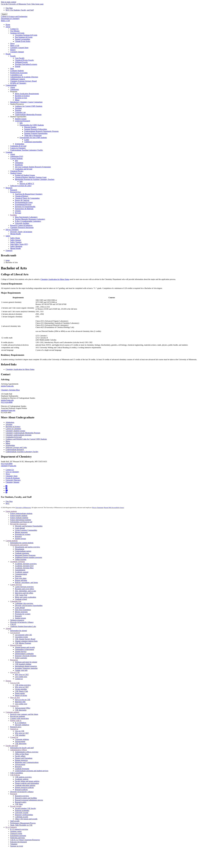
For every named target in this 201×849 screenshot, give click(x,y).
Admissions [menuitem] (14, 89)
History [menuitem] (13, 50)
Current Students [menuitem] (16, 158)
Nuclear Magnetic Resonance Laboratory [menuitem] (30, 219)
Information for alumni (18, 631)
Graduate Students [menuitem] (17, 71)
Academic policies (21, 779)
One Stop (9, 8)
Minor (8, 443)
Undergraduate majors (23, 551)
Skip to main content (8, 2)
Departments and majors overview (27, 547)
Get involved (15, 633)
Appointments (20, 570)
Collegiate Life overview (24, 603)
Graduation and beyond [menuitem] (23, 169)
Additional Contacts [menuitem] (17, 79)
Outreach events (16, 833)
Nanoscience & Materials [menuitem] (24, 209)
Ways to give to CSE (22, 700)
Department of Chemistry (10, 19)
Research (18, 536)
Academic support (21, 572)
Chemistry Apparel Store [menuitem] (19, 48)
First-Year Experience (23, 610)
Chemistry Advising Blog (10, 390)
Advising (9, 424)
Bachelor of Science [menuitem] (22, 96)
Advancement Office (22, 708)
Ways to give (15, 698)
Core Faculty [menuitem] (19, 58)
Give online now (21, 677)
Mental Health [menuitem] (15, 234)
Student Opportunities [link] (18, 117)
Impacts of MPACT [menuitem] (27, 184)
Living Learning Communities (26, 530)
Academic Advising (17, 562)
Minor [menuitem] (17, 100)
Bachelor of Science (13, 427)
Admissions (10, 422)
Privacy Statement (98, 507)
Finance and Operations (23, 758)
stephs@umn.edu (7, 386)
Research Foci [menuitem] (15, 192)
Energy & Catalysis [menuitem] (22, 200)
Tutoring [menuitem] (18, 110)
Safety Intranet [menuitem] (15, 240)
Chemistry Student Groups (15, 431)
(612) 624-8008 (6, 402)
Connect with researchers (19, 718)
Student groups (20, 539)
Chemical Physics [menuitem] (16, 171)
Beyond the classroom (18, 524)
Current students (12, 541)
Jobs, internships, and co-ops (25, 591)
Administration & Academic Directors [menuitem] (24, 77)
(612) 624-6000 (6, 464)
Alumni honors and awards (25, 647)
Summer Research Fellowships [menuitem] (35, 129)
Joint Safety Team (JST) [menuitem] (19, 244)
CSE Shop (19, 804)
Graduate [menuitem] (9, 152)
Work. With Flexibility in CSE (21, 825)
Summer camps (16, 831)
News (8, 474)
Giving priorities (21, 689)
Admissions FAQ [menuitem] (16, 156)
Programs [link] (13, 91)
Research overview (22, 796)
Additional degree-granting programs (28, 557)
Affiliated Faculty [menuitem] (21, 62)
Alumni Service (20, 651)
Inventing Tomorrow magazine (26, 668)
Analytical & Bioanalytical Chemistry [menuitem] (28, 194)
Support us (14, 729)
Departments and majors (19, 545)
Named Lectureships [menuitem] (22, 39)
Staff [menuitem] (12, 68)
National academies (22, 810)
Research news (15, 727)
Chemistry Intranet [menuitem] (17, 52)
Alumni (8, 628)
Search (4, 14)
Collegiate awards (21, 817)
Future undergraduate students (21, 513)
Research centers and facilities (26, 798)
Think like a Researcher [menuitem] (33, 135)
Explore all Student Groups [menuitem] (25, 175)
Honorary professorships (24, 815)
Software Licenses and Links (16, 447)
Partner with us (15, 721)
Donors (8, 681)
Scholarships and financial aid (21, 522)
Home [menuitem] (8, 25)
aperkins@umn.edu (8, 410)
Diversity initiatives (22, 725)
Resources (14, 660)
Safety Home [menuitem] (15, 238)
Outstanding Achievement (24, 649)
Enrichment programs (18, 836)
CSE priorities (20, 735)
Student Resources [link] (17, 104)
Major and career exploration (25, 597)
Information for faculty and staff (22, 748)
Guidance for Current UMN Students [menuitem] (28, 106)
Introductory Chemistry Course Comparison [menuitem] (26, 102)
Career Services (16, 585)
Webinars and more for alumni (26, 662)
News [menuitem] (12, 43)
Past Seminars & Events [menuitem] (23, 37)
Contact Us (10, 470)
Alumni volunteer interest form (26, 641)
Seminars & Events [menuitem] (17, 33)
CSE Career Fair (21, 595)
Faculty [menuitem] (13, 56)
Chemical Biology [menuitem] (21, 196)
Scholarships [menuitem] (19, 144)
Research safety (20, 802)
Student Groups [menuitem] (20, 119)
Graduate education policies (25, 785)
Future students (11, 511)
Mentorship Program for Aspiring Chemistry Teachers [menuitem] (34, 179)
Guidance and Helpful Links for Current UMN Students (26, 439)
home (8, 260)
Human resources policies (24, 787)
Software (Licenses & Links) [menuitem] (20, 186)
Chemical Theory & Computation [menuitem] (27, 198)
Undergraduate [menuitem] (11, 85)
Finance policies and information (27, 783)
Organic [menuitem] (18, 211)
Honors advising (21, 580)
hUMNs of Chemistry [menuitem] (18, 83)
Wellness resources (17, 620)
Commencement (21, 574)
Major (8, 441)
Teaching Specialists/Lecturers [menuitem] (26, 64)
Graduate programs (22, 553)
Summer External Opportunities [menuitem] (35, 133)
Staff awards (14, 821)
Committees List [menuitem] (16, 75)
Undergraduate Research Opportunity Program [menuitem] (41, 131)
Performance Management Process (23, 823)
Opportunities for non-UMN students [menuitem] (33, 138)
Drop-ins (18, 576)
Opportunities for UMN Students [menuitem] (32, 125)
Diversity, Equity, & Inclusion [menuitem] (21, 232)
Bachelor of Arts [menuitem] (21, 98)
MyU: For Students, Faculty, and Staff (20, 10)
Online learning (20, 559)
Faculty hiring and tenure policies (27, 781)
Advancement (20, 741)
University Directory (13, 480)
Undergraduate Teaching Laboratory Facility (22, 452)
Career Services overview (24, 587)
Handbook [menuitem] (19, 165)
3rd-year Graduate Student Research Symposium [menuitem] (33, 167)
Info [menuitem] (21, 123)
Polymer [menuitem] (18, 213)
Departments (19, 549)
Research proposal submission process (29, 800)
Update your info (21, 670)
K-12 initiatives (20, 723)
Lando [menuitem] (26, 140)
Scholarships (10, 445)
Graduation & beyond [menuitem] (18, 146)
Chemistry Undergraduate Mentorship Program (23, 433)
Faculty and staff (12, 746)
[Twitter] (6, 488)
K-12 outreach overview (19, 829)
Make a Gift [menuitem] (14, 45)
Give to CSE (15, 672)
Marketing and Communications (27, 762)
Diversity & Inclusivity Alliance (22, 622)
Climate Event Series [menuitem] (22, 41)
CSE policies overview (23, 777)
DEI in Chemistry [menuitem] (12, 230)
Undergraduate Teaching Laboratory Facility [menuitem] (26, 150)
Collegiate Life (15, 601)
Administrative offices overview (26, 752)
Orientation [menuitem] (19, 163)
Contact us (19, 679)
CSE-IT (13, 624)
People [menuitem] (8, 54)
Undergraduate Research (15, 450)
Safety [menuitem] (8, 236)
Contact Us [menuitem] (14, 29)
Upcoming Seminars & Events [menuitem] (26, 35)
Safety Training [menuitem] (16, 242)
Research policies (21, 790)
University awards (21, 813)
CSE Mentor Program (23, 643)
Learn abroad (20, 528)
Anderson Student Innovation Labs (23, 626)
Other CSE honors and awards (26, 819)
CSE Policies (15, 775)
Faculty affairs (20, 756)
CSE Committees (16, 773)
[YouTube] (7, 490)
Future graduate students (19, 518)
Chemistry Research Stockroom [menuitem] (22, 227)
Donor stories (20, 693)
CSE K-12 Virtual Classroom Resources (25, 840)
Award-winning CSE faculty (25, 808)
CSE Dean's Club (21, 691)
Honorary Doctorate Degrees (25, 656)
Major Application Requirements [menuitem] (27, 94)
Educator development (18, 842)
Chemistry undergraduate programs (18, 435)
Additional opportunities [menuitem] (33, 142)
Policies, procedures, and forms (26, 582)
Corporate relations (22, 739)
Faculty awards (15, 806)
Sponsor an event (16, 846)
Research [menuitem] (9, 188)
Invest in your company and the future (24, 714)
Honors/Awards (16, 645)
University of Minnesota (23, 507)
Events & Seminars (13, 478)
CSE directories (20, 710)
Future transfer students (18, 516)
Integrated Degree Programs (25, 555)
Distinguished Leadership (24, 654)
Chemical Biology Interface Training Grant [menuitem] (30, 177)
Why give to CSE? (22, 675)
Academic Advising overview (26, 564)
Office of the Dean (22, 754)
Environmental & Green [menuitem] (24, 202)
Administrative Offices (18, 750)
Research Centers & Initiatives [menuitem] (21, 225)
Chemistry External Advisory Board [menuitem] (23, 81)
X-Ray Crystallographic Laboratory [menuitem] (28, 221)
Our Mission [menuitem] (14, 31)
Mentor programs (21, 532)
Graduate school (21, 599)
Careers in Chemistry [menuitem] (18, 148)
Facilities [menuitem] (13, 215)
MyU (8, 503)
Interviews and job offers (24, 593)
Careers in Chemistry (13, 429)
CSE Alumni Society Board (25, 639)
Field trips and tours (17, 838)
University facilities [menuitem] (22, 223)
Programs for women (22, 534)
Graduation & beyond (14, 437)
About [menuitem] (8, 27)
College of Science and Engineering (14, 16)
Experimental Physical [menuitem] (23, 204)
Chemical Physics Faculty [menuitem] (24, 60)
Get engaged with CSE (23, 635)
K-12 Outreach (11, 827)
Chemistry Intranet (12, 482)
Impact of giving (21, 695)
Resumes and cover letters (24, 589)
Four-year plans (20, 578)
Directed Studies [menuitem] (30, 127)
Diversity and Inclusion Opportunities (28, 526)
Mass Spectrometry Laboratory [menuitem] (26, 217)
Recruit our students (17, 716)
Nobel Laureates (21, 658)
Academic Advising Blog (24, 568)
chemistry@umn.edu (8, 466)
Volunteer (13, 844)
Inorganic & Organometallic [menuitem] (25, 207)
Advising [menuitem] (18, 108)
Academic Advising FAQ (24, 566)
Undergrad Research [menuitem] (22, 121)
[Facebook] (6, 486)
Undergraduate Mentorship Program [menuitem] (28, 115)
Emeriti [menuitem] (17, 66)
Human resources (21, 760)
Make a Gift (5, 21)
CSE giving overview (23, 685)
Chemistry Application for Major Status (54, 279)
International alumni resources (26, 666)
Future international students (20, 520)
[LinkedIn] (6, 492)
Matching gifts (20, 702)
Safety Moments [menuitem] (16, 246)
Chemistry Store (11, 476)
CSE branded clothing (23, 664)
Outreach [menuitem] (9, 250)
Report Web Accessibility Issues (114, 507)
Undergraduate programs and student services (31, 771)
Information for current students (21, 543)
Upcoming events (21, 637)
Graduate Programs (22, 769)
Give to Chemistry (12, 472)
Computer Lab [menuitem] (20, 112)
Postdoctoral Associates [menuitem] (18, 73)
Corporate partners (12, 712)
